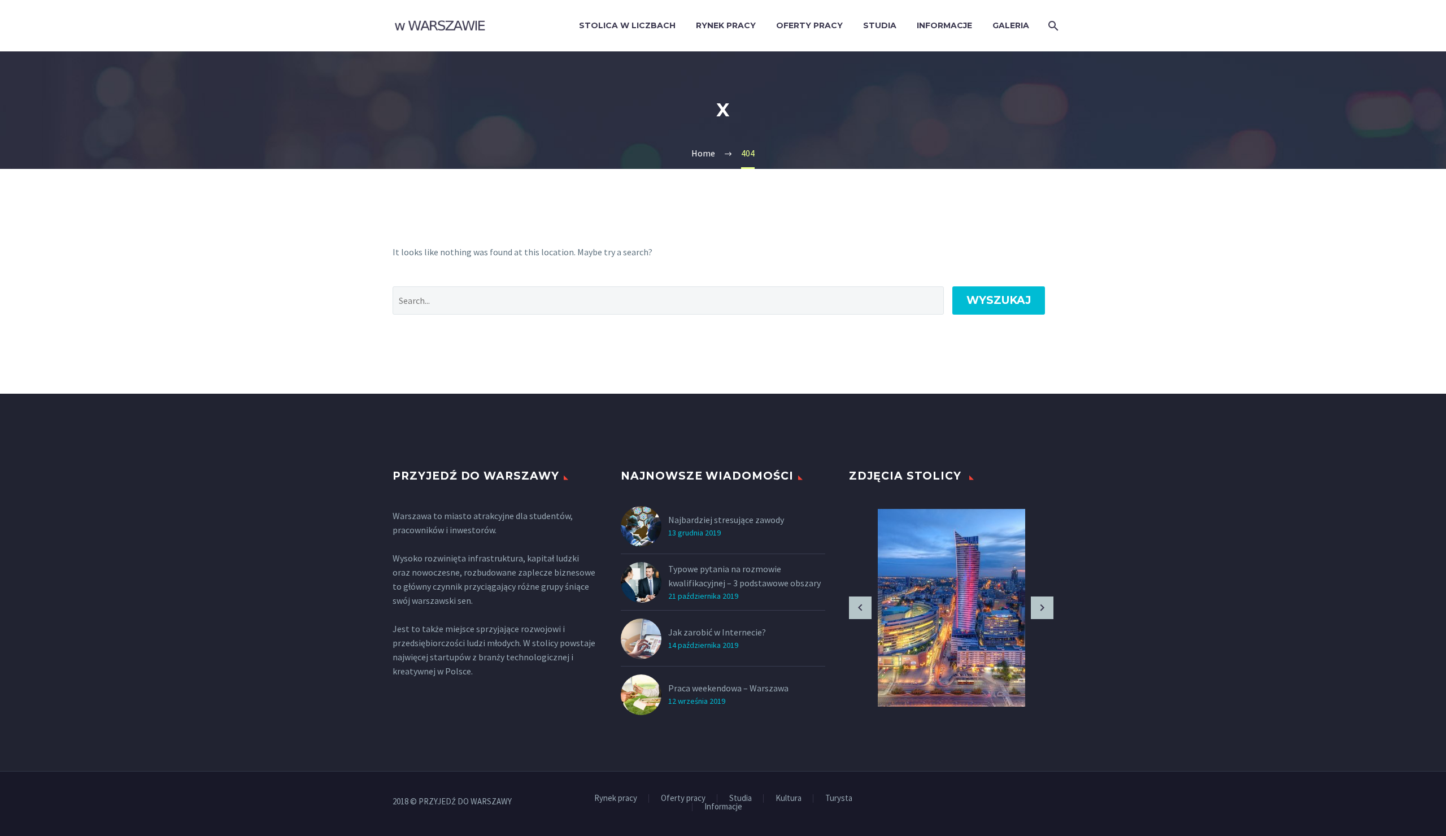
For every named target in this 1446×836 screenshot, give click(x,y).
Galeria (1010, 25)
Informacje (944, 25)
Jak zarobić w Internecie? (717, 632)
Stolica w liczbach (627, 25)
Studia (879, 25)
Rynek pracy (726, 25)
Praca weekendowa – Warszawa (728, 688)
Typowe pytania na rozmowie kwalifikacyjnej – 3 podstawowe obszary (744, 576)
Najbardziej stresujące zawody (726, 519)
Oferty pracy (809, 25)
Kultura (789, 798)
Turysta (838, 798)
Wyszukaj (998, 300)
